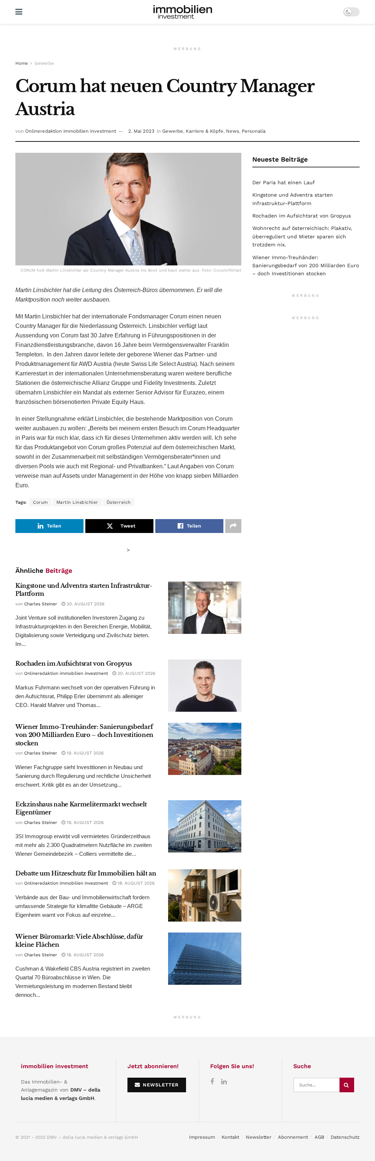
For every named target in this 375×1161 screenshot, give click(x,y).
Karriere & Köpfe (204, 131)
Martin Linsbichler (77, 502)
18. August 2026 (135, 883)
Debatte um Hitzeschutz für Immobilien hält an (85, 873)
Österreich (119, 502)
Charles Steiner (40, 603)
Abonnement (293, 1137)
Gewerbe (44, 63)
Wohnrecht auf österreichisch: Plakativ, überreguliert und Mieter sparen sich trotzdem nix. (302, 236)
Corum (40, 502)
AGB (319, 1137)
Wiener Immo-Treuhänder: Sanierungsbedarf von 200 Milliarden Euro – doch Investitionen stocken (84, 735)
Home (21, 63)
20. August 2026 (84, 603)
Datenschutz (345, 1137)
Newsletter (258, 1137)
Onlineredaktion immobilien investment (70, 131)
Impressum (202, 1137)
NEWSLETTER (160, 1085)
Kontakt (230, 1137)
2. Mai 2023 (141, 131)
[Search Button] (346, 1085)
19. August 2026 (84, 753)
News (232, 131)
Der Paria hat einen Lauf (283, 182)
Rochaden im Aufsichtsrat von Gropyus (73, 663)
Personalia (254, 131)
